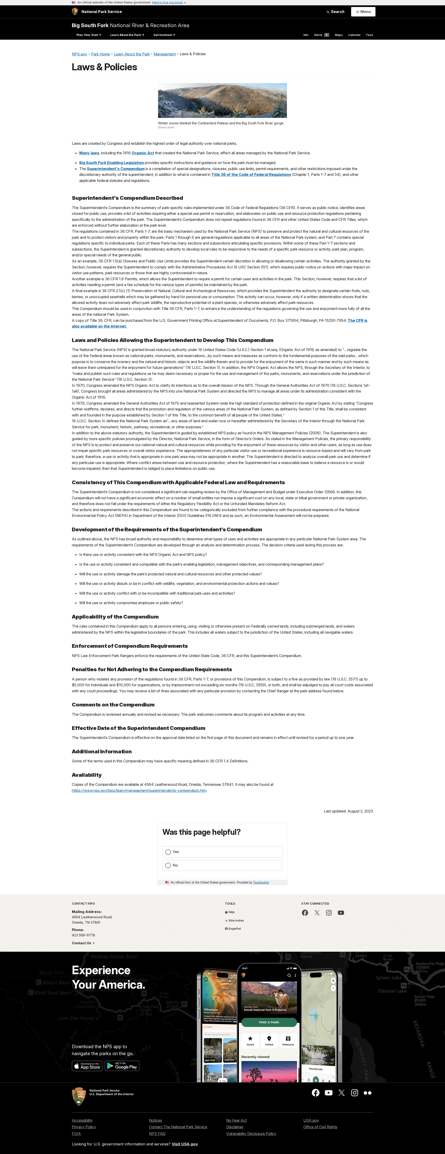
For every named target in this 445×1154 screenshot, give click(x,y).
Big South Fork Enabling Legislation (111, 162)
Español (234, 928)
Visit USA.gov (185, 1144)
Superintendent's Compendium (116, 168)
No (175, 865)
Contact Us (82, 943)
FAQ (231, 912)
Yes (176, 851)
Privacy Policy (84, 1127)
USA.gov (311, 1120)
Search (337, 11)
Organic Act (143, 153)
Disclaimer (234, 1127)
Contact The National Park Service (178, 1127)
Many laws (89, 153)
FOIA (76, 1133)
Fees (369, 35)
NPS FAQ (157, 1133)
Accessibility (82, 1120)
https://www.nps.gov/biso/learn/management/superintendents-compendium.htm (139, 790)
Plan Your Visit (87, 35)
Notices (155, 1120)
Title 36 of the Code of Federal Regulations (251, 174)
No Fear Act (236, 1120)
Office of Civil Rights (320, 1127)
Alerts (320, 35)
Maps (339, 35)
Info (305, 35)
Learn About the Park (125, 35)
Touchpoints (261, 882)
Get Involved (162, 35)
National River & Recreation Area (130, 25)
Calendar (354, 35)
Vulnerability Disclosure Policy (251, 1133)
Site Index (236, 920)
